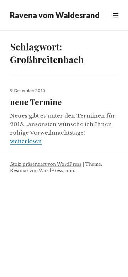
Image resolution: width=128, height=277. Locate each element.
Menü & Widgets (115, 23)
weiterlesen (26, 141)
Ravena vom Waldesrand (55, 15)
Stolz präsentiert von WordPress (45, 164)
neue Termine (36, 102)
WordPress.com (56, 170)
